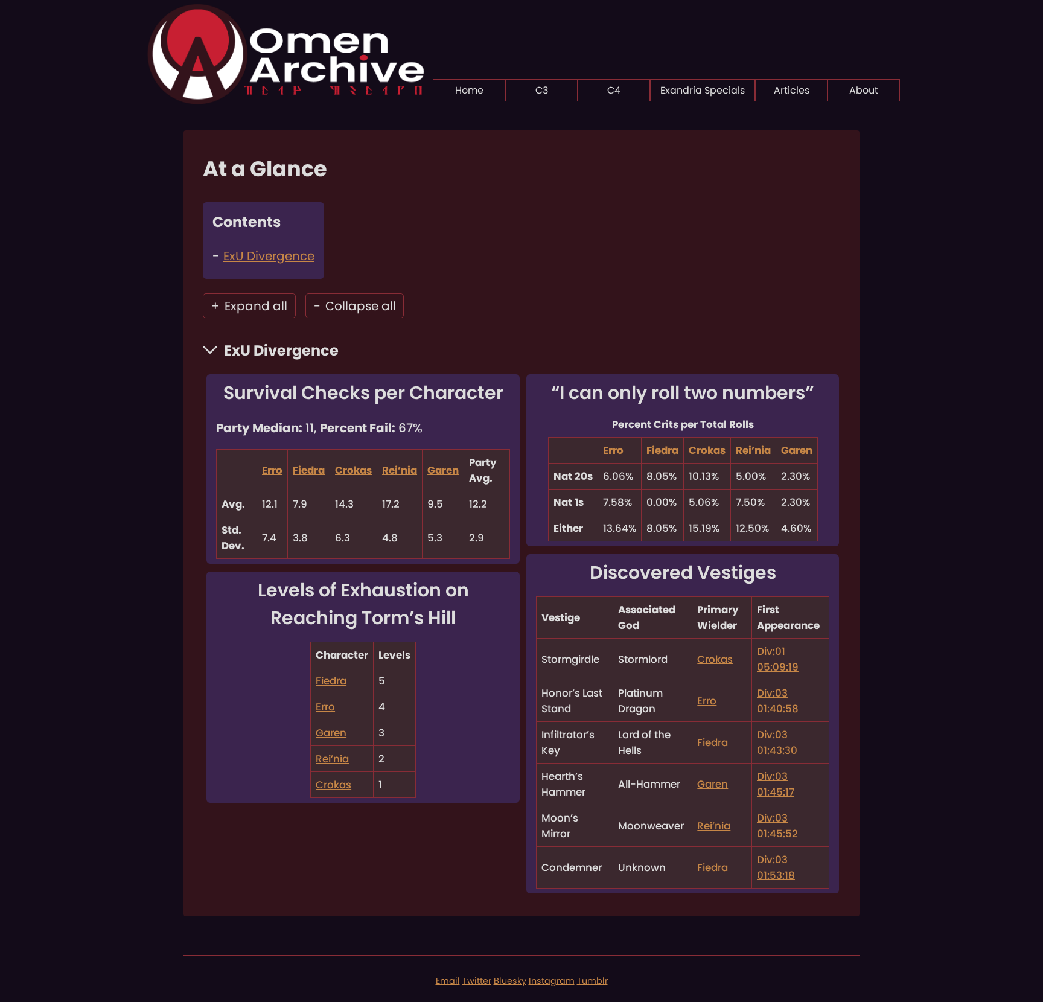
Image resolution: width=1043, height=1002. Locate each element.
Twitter (476, 981)
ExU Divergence (268, 255)
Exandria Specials (702, 90)
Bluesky (510, 981)
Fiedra (309, 470)
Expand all (249, 306)
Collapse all (355, 306)
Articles (791, 90)
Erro (272, 470)
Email (448, 981)
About (863, 90)
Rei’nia (399, 470)
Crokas (353, 470)
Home (469, 90)
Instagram (552, 981)
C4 (613, 90)
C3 (541, 90)
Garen (443, 470)
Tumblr (592, 981)
